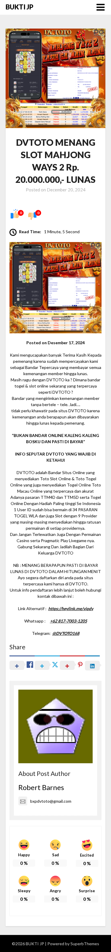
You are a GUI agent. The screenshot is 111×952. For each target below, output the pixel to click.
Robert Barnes (41, 787)
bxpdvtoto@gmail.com (50, 801)
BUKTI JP (19, 7)
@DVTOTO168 (65, 633)
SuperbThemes (84, 943)
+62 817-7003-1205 (68, 620)
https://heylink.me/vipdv (70, 608)
